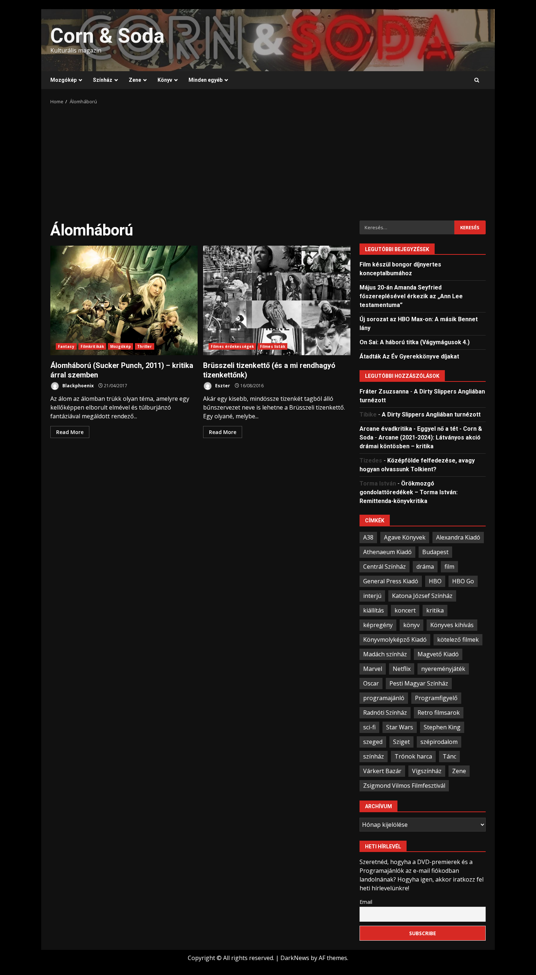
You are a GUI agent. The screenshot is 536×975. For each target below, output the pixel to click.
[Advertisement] (268, 160)
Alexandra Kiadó (458, 537)
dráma (425, 567)
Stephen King (442, 727)
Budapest (435, 552)
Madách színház (385, 654)
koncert (405, 610)
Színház (102, 80)
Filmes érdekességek (232, 346)
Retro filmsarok (438, 713)
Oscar (371, 683)
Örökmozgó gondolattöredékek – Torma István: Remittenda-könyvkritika (409, 492)
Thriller (144, 346)
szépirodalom (439, 742)
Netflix (402, 669)
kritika (435, 610)
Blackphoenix (77, 386)
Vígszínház (427, 771)
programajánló (383, 698)
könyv (411, 625)
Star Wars (399, 727)
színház (373, 756)
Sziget (401, 742)
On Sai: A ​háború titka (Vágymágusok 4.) (415, 342)
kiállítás (373, 610)
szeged (372, 742)
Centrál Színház (384, 567)
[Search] (476, 80)
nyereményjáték (443, 669)
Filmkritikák (92, 346)
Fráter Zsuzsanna (384, 391)
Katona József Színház (422, 596)
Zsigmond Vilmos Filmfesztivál (404, 786)
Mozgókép (63, 80)
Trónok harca (413, 756)
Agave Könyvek (405, 537)
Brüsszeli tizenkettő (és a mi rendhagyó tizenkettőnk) (276, 300)
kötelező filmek (458, 640)
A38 (368, 537)
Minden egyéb (205, 80)
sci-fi (369, 727)
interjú (372, 596)
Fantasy (66, 346)
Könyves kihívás (452, 625)
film (449, 567)
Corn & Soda (107, 36)
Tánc (449, 756)
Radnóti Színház (385, 713)
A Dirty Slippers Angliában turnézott (431, 414)
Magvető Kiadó (438, 654)
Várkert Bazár (382, 771)
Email (366, 901)
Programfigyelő (436, 698)
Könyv (165, 80)
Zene (135, 80)
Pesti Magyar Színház (418, 683)
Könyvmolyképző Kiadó (395, 640)
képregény (378, 625)
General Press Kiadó (390, 581)
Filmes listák (272, 346)
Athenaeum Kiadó (387, 552)
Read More (69, 432)
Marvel (372, 669)
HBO (435, 581)
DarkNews (294, 958)
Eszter (222, 386)
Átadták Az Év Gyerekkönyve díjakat (409, 356)
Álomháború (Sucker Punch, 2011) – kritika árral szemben (124, 300)
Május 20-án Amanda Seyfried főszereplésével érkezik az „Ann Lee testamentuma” (411, 296)
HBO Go (463, 581)
